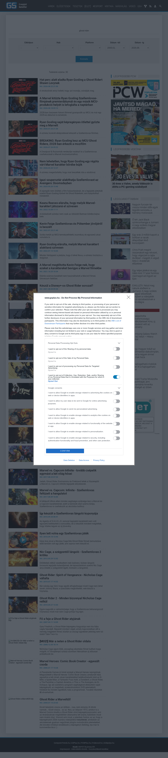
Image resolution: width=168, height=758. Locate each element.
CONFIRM (65, 451)
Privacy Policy (99, 460)
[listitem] (84, 343)
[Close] (129, 298)
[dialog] (84, 379)
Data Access (84, 460)
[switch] (116, 349)
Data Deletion (69, 460)
